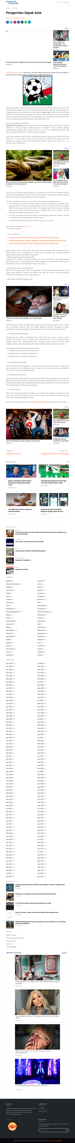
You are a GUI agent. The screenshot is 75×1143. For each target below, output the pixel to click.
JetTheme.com (48, 1140)
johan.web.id (58, 1140)
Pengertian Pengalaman (22, 560)
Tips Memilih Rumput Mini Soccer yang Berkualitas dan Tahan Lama (34, 238)
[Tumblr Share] (22, 22)
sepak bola (27, 226)
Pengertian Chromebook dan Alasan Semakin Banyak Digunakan (35, 894)
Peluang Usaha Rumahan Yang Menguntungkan (30, 551)
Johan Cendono (11, 935)
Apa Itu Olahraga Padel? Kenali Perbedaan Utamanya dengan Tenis (34, 244)
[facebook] (57, 2)
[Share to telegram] (29, 22)
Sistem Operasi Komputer (15, 938)
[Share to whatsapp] (25, 22)
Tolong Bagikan (11, 947)
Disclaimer (42, 1108)
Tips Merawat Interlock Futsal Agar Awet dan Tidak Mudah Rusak (54, 482)
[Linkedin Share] (18, 22)
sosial (16, 567)
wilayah (48, 130)
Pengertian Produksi (21, 569)
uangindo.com (11, 941)
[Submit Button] (67, 1130)
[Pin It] (14, 22)
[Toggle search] (64, 2)
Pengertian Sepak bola (14, 73)
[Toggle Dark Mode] (61, 2)
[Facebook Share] (7, 22)
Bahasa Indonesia (19, 558)
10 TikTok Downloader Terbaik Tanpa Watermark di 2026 (33, 903)
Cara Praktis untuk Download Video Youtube (29, 541)
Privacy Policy (43, 1111)
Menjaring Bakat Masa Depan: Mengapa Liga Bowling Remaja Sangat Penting (37, 241)
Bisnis (16, 548)
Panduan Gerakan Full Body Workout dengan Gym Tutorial (52, 510)
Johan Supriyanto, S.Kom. (16, 18)
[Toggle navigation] (67, 2)
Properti (17, 530)
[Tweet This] (11, 22)
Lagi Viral (9, 944)
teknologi (17, 539)
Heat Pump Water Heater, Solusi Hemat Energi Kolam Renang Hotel (36, 912)
